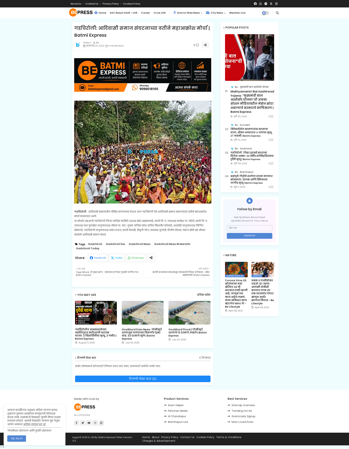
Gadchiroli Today (87, 248)
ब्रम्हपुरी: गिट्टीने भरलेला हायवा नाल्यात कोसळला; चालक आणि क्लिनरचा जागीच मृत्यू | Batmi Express (251, 179)
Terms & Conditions (228, 437)
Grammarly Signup (243, 416)
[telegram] (266, 3)
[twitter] (82, 422)
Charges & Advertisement (158, 441)
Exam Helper (176, 405)
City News (216, 13)
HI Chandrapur (177, 416)
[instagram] (276, 3)
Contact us (92, 3)
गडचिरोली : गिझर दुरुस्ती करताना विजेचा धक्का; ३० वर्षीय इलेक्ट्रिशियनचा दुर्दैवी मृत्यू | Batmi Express (252, 156)
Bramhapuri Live (178, 422)
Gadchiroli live (115, 244)
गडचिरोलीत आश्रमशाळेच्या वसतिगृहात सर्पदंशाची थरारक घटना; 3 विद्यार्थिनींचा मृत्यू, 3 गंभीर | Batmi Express (95, 334)
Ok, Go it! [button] (16, 438)
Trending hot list (242, 411)
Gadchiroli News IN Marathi (172, 244)
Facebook (100, 257)
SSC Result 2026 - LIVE (123, 13)
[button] (277, 13)
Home (102, 13)
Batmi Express (107, 437)
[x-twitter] (271, 3)
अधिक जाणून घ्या (33, 424)
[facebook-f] (76, 422)
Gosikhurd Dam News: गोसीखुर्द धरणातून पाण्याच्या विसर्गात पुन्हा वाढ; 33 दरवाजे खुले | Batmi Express (142, 334)
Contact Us (187, 437)
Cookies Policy (131, 3)
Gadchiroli (95, 244)
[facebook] (255, 3)
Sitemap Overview (243, 405)
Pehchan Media (178, 411)
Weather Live (237, 13)
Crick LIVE (160, 13)
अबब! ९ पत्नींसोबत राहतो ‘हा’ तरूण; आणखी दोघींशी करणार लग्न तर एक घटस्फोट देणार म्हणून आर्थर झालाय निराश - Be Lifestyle (262, 292)
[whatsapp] (260, 3)
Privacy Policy (111, 3)
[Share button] (151, 258)
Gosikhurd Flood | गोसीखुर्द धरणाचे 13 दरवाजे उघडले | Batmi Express (188, 332)
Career (145, 13)
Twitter (119, 257)
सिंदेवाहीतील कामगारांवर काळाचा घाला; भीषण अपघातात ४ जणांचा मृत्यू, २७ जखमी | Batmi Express (251, 132)
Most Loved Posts (242, 422)
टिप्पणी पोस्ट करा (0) (142, 379)
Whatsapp (138, 257)
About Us (76, 3)
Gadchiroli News (140, 244)
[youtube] (89, 422)
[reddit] (101, 422)
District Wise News (188, 13)
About (155, 437)
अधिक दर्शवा (203, 295)
